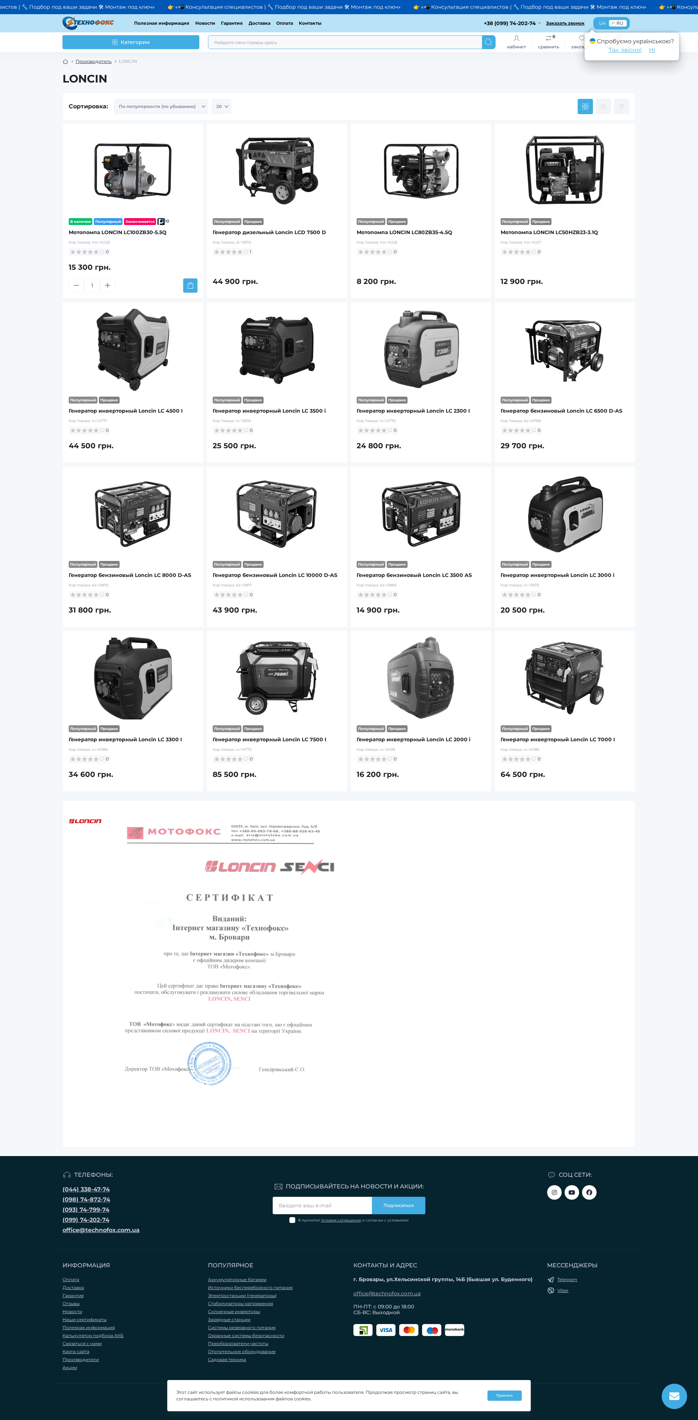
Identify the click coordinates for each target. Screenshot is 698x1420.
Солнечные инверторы (234, 1311)
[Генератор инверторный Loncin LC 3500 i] (277, 349)
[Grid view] (585, 106)
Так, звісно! (625, 50)
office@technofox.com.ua (101, 1230)
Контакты (310, 23)
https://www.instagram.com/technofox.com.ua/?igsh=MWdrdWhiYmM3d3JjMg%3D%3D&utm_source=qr (554, 1192)
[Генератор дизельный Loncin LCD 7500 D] (277, 170)
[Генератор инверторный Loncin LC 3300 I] (133, 678)
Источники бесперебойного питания (250, 1287)
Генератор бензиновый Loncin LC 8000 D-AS (130, 575)
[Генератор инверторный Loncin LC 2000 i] (421, 678)
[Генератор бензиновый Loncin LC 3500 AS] (421, 513)
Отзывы (71, 1303)
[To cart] (190, 285)
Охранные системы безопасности (246, 1335)
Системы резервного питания (242, 1327)
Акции (70, 1367)
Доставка (259, 23)
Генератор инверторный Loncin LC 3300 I (125, 739)
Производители (81, 1359)
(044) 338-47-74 (86, 1189)
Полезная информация (161, 23)
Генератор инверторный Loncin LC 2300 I (413, 411)
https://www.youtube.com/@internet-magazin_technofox (572, 1192)
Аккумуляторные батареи (237, 1279)
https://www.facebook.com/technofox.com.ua (589, 1192)
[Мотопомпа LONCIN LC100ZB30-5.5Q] (133, 170)
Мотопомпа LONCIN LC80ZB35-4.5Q (404, 232)
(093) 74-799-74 (86, 1209)
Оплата (284, 23)
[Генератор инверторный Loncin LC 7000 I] (565, 678)
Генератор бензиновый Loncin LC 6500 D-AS (561, 411)
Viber (563, 1290)
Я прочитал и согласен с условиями (353, 1220)
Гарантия (232, 23)
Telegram (567, 1279)
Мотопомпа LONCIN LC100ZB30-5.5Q (118, 232)
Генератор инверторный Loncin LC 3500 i (269, 411)
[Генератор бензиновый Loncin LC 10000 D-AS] (277, 513)
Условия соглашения (341, 1220)
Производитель (94, 61)
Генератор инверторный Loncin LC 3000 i (557, 575)
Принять (504, 1395)
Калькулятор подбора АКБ (93, 1335)
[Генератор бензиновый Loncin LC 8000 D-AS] (133, 513)
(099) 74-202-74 (86, 1219)
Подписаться (399, 1205)
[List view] (603, 106)
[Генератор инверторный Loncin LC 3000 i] (565, 513)
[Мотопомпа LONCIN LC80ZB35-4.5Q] (421, 170)
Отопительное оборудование (242, 1351)
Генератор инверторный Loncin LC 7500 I (269, 739)
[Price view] (621, 106)
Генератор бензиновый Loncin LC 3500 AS (414, 575)
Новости (205, 23)
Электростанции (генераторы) (242, 1295)
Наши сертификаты (85, 1319)
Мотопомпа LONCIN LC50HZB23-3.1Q (549, 232)
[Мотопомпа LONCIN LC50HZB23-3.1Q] (565, 170)
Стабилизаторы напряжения (240, 1303)
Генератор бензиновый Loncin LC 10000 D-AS (275, 575)
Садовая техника (227, 1359)
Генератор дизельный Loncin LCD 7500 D (269, 232)
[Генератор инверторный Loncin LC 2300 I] (421, 349)
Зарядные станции (229, 1319)
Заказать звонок (565, 23)
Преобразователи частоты (238, 1343)
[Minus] (76, 285)
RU (620, 23)
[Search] (488, 42)
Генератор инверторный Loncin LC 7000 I (558, 739)
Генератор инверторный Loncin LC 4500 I (126, 411)
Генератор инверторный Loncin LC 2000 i (413, 739)
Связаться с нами (82, 1343)
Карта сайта (76, 1351)
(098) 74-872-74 (86, 1199)
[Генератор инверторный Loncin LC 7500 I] (277, 678)
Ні (652, 50)
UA (602, 23)
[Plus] (107, 285)
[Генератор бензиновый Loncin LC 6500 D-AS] (565, 349)
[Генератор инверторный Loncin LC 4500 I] (133, 349)
